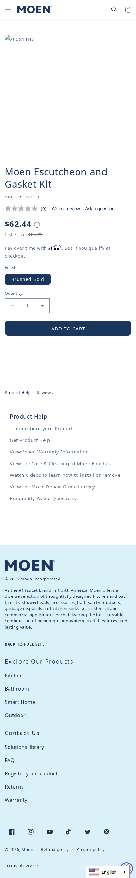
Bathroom (17, 688)
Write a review (66, 208)
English (109, 872)
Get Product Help (30, 440)
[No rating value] (23, 208)
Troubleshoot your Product (41, 428)
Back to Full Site (25, 644)
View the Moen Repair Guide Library (52, 486)
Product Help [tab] (17, 393)
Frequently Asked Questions (43, 498)
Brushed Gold (27, 279)
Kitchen (14, 675)
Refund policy (55, 849)
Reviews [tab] (45, 393)
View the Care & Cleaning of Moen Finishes (60, 463)
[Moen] (30, 565)
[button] (8, 9)
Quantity (13, 293)
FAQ (10, 760)
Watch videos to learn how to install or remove (65, 475)
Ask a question (99, 208)
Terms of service (21, 865)
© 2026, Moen (19, 849)
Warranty (16, 799)
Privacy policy (91, 849)
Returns (14, 786)
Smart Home (20, 701)
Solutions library (24, 747)
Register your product (31, 773)
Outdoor (15, 715)
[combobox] (108, 872)
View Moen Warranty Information (49, 451)
